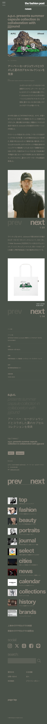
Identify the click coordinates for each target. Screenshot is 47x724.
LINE (38, 646)
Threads (24, 646)
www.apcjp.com (14, 470)
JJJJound (20, 453)
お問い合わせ (12, 676)
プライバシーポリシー (33, 681)
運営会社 (11, 672)
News (28, 9)
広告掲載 (29, 672)
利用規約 (11, 681)
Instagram (10, 646)
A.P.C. (11, 453)
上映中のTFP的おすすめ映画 (20, 625)
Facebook (31, 646)
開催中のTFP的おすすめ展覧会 (21, 630)
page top (12, 699)
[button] (35, 222)
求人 (27, 676)
